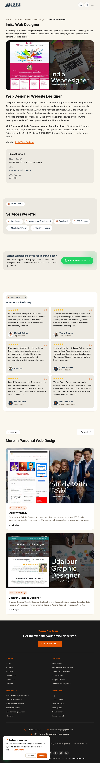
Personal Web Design (34, 19)
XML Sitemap (79, 743)
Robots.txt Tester (13, 708)
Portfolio (18, 19)
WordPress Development (62, 667)
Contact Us (10, 679)
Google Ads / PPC (59, 679)
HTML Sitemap (57, 712)
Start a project (48, 643)
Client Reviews (58, 704)
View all (84, 432)
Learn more (19, 750)
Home (8, 19)
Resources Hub (58, 716)
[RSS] (66, 753)
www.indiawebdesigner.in (20, 170)
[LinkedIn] (55, 753)
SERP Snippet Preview (15, 704)
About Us (9, 667)
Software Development (61, 683)
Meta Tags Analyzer (14, 699)
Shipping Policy (63, 743)
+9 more (9, 716)
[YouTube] (50, 753)
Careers (9, 683)
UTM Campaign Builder (15, 712)
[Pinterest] (61, 753)
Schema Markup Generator (17, 695)
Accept (42, 755)
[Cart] (86, 4)
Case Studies (57, 699)
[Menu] (93, 5)
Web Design (57, 663)
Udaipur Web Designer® (50, 631)
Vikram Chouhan (77, 758)
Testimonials (11, 675)
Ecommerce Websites (61, 671)
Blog (53, 695)
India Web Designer (24, 142)
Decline (31, 755)
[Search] (80, 4)
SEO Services (57, 675)
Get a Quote (57, 708)
